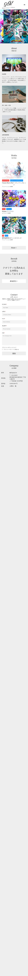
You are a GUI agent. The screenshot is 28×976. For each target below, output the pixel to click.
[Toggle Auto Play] (14, 26)
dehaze (24, 5)
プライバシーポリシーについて (9, 347)
